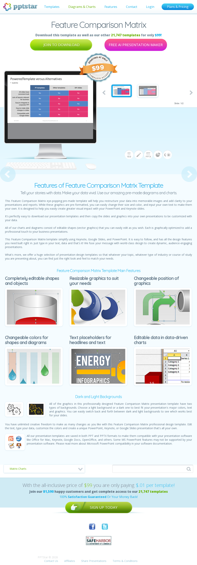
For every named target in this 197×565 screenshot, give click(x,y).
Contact (131, 7)
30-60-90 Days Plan (189, 174)
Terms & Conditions (125, 561)
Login (150, 7)
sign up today (103, 507)
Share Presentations (93, 561)
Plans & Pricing (178, 7)
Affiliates (69, 561)
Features (110, 7)
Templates (51, 7)
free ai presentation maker (136, 44)
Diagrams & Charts (82, 7)
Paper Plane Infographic (8, 174)
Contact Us (51, 561)
